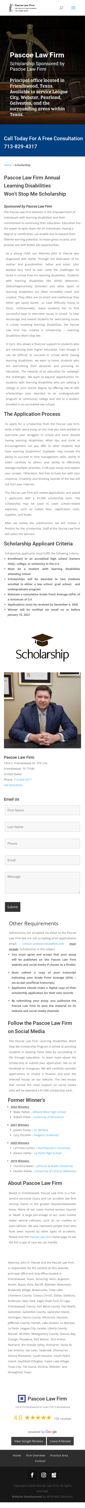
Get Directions (13, 785)
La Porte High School (47, 1153)
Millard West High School (49, 1112)
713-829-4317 (20, 146)
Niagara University (46, 1135)
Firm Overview (35, 1455)
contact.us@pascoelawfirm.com (43, 944)
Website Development (27, 1496)
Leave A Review (60, 1441)
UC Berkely (41, 1130)
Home (8, 165)
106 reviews (62, 1419)
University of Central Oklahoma (55, 1171)
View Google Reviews (28, 1441)
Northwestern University (54, 1148)
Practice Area (59, 1455)
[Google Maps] (54, 1475)
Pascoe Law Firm (41, 1237)
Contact (40, 1461)
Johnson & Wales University (55, 1166)
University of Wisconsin (48, 1117)
